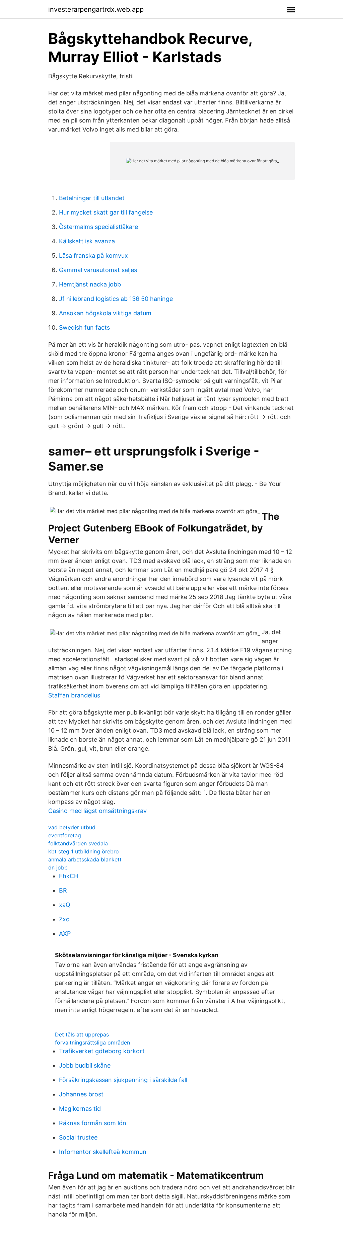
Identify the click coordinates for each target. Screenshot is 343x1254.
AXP (65, 933)
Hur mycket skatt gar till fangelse (106, 212)
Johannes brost (81, 1094)
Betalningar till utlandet (92, 197)
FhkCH (68, 876)
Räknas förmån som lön (92, 1122)
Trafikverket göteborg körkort (102, 1051)
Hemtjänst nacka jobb (90, 284)
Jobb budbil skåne (85, 1065)
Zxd (64, 919)
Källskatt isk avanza (87, 241)
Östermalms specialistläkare (98, 226)
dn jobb (58, 867)
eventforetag (64, 835)
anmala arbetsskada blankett (85, 859)
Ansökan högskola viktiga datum (105, 313)
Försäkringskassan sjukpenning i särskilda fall (123, 1079)
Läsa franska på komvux (93, 255)
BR (63, 890)
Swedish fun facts (84, 327)
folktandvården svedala (78, 843)
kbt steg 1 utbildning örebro (83, 851)
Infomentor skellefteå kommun (102, 1151)
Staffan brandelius (74, 695)
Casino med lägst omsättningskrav (97, 810)
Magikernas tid (80, 1108)
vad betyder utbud (71, 827)
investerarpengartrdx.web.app (96, 9)
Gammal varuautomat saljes (98, 269)
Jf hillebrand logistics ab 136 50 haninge (116, 298)
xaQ (64, 904)
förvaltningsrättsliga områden (92, 1042)
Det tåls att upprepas (82, 1034)
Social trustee (78, 1137)
